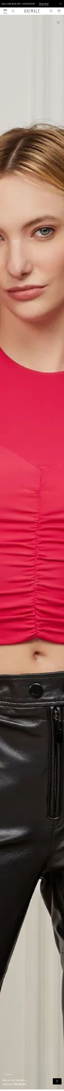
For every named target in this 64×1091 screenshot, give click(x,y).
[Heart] (51, 11)
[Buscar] (13, 11)
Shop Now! (44, 4)
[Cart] (59, 11)
